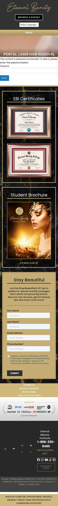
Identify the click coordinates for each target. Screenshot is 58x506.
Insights (50, 479)
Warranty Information (15, 482)
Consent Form (46, 467)
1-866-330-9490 (46, 444)
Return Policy (36, 482)
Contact (49, 482)
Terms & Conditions (29, 484)
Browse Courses (29, 17)
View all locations (28, 395)
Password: (4, 66)
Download (28, 263)
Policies (40, 479)
